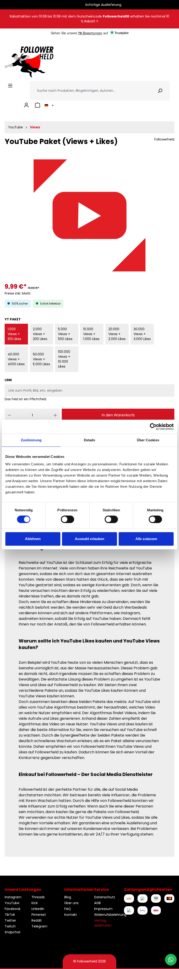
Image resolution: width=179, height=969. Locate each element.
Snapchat (13, 932)
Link (8, 380)
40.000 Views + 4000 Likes (16, 359)
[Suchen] (160, 90)
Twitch (10, 926)
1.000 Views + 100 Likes (14, 334)
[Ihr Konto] (26, 105)
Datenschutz (104, 897)
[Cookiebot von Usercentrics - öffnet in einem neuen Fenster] (153, 426)
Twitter (10, 920)
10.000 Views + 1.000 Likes (91, 334)
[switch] (67, 519)
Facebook (13, 908)
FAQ (67, 908)
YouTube (12, 903)
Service (101, 889)
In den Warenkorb (118, 415)
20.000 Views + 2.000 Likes (117, 334)
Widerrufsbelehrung (110, 914)
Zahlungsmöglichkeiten (148, 889)
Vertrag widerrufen (103, 923)
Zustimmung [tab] (31, 440)
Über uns (71, 903)
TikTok (10, 914)
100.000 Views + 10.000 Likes (64, 359)
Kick (34, 903)
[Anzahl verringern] (9, 415)
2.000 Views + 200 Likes (40, 334)
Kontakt (70, 914)
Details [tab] (89, 440)
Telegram (39, 926)
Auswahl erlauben (89, 539)
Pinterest (38, 914)
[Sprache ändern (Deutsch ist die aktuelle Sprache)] (48, 105)
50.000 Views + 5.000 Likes (41, 359)
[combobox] (90, 90)
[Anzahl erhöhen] (55, 415)
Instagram (13, 897)
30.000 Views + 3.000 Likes (142, 334)
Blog (67, 897)
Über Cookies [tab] (148, 440)
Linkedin (37, 908)
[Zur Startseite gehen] (29, 61)
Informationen (79, 889)
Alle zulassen (146, 539)
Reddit (36, 920)
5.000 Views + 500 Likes (65, 334)
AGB (97, 903)
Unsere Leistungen (23, 889)
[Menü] (10, 85)
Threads (38, 897)
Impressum (103, 908)
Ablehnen (33, 539)
